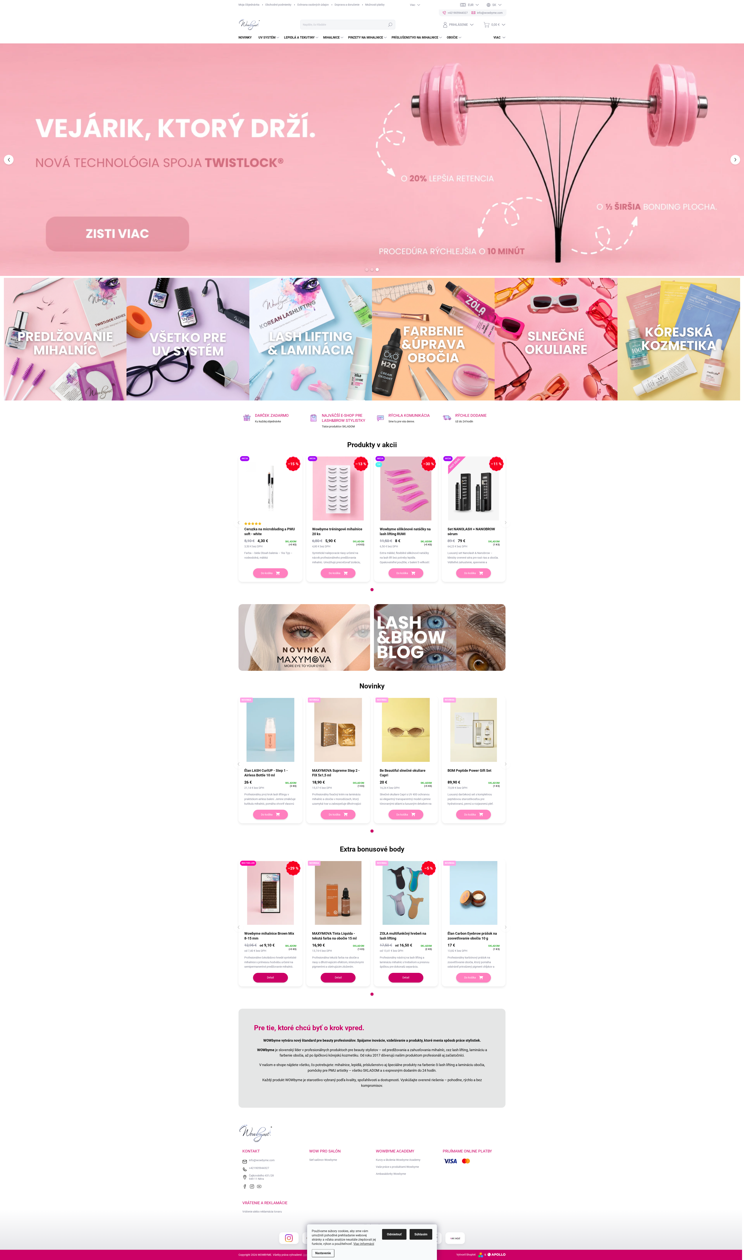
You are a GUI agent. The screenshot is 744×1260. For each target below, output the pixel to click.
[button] (29, 159)
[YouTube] (260, 1186)
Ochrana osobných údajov (313, 4)
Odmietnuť (394, 1234)
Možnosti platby (375, 4)
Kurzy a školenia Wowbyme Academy (398, 1159)
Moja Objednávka (249, 4)
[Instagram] (253, 1186)
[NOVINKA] (270, 732)
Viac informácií (363, 1244)
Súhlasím (420, 1234)
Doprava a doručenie (347, 4)
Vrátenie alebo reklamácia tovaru (262, 1211)
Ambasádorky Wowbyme (391, 1173)
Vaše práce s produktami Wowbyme (397, 1166)
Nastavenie (323, 1253)
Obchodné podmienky (278, 4)
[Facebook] (245, 1186)
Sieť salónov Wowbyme (323, 1159)
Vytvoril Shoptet (466, 1254)
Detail (270, 977)
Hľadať (390, 24)
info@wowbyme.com (262, 1160)
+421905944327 (259, 1168)
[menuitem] (247, 37)
